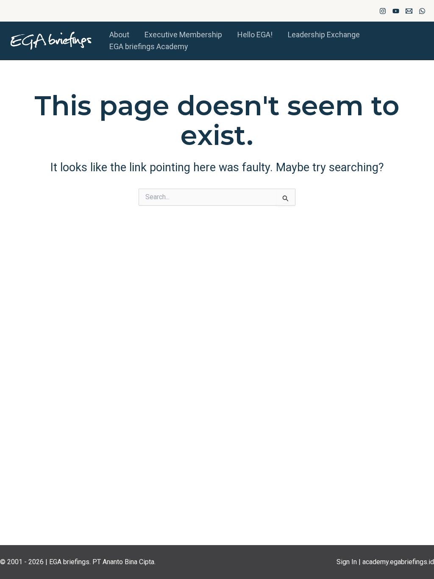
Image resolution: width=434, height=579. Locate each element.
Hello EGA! (255, 34)
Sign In (347, 562)
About (119, 34)
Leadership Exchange (324, 34)
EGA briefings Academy (148, 46)
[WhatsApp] (422, 11)
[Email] (409, 11)
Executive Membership (183, 34)
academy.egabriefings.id (398, 562)
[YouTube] (395, 11)
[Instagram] (382, 11)
